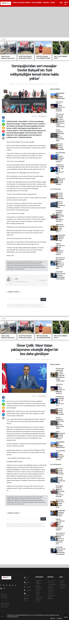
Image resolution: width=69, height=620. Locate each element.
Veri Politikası (4, 598)
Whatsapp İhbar (5, 605)
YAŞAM (38, 592)
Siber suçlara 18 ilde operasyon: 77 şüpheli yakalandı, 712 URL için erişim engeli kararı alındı (60, 263)
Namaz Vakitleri (52, 584)
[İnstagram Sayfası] (7, 585)
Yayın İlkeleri (4, 596)
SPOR (37, 596)
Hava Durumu (51, 580)
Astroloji (62, 588)
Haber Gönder (4, 607)
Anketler (62, 582)
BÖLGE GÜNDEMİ (37, 2)
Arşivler (28, 590)
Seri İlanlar (50, 593)
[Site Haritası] (2, 588)
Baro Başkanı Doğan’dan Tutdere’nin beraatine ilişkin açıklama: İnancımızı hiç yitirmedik (60, 216)
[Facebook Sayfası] (2, 585)
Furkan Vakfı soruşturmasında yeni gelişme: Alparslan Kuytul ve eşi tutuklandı (60, 275)
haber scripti (3, 618)
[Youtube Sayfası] (10, 585)
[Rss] (16, 585)
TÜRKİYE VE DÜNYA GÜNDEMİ (21, 2)
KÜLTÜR (38, 594)
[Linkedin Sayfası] (13, 585)
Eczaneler (50, 586)
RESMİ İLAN (39, 597)
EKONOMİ (46, 2)
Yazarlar (28, 587)
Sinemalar (50, 592)
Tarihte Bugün (51, 590)
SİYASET (38, 599)
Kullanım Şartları (5, 603)
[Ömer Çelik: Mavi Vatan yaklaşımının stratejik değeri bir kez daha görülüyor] (24, 378)
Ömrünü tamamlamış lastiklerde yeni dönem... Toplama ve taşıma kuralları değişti (60, 135)
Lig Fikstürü (51, 588)
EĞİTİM (38, 601)
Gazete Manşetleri (50, 598)
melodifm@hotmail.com (21, 281)
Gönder (43, 299)
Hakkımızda (4, 594)
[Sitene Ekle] (5, 588)
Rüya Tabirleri (63, 586)
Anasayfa (3, 39)
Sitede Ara (62, 580)
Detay (53, 618)
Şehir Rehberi (51, 595)
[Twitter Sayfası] (4, 585)
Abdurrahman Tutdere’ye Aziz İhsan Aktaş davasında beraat (60, 228)
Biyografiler (63, 584)
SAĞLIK (52, 2)
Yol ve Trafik (51, 582)
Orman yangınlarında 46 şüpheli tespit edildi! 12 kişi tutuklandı (60, 181)
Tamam (60, 618)
